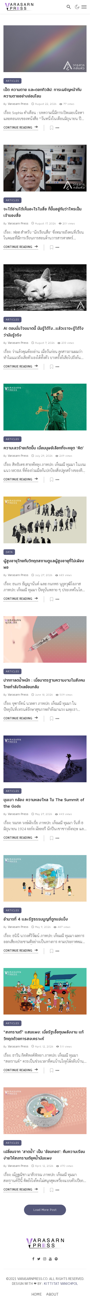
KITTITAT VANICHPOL (61, 1283)
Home (36, 1294)
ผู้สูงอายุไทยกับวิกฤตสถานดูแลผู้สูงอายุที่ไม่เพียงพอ (43, 564)
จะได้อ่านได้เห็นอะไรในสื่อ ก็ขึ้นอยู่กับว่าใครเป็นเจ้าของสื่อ (42, 212)
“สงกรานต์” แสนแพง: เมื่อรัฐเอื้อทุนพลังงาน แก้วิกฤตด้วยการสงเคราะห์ (43, 1035)
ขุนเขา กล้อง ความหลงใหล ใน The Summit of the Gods (43, 803)
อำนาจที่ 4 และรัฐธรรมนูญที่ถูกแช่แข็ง (35, 919)
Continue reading (17, 127)
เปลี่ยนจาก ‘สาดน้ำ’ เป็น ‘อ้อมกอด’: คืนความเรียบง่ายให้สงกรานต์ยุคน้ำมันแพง (44, 1155)
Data (9, 552)
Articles (12, 81)
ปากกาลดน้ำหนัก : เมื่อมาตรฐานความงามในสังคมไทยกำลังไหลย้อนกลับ (44, 683)
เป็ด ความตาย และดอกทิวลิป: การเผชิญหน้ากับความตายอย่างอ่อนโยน (42, 93)
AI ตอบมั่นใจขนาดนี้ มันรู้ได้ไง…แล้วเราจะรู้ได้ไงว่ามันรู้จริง (43, 331)
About (52, 1294)
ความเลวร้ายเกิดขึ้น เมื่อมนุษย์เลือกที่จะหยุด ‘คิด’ (43, 448)
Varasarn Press (18, 103)
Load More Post (45, 1209)
